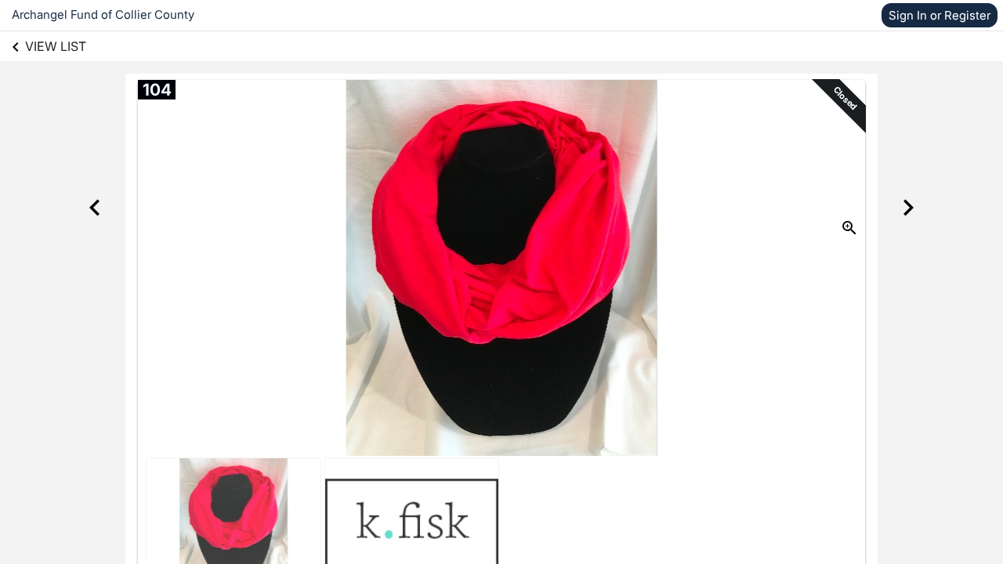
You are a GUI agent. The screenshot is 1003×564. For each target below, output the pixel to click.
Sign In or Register (939, 15)
